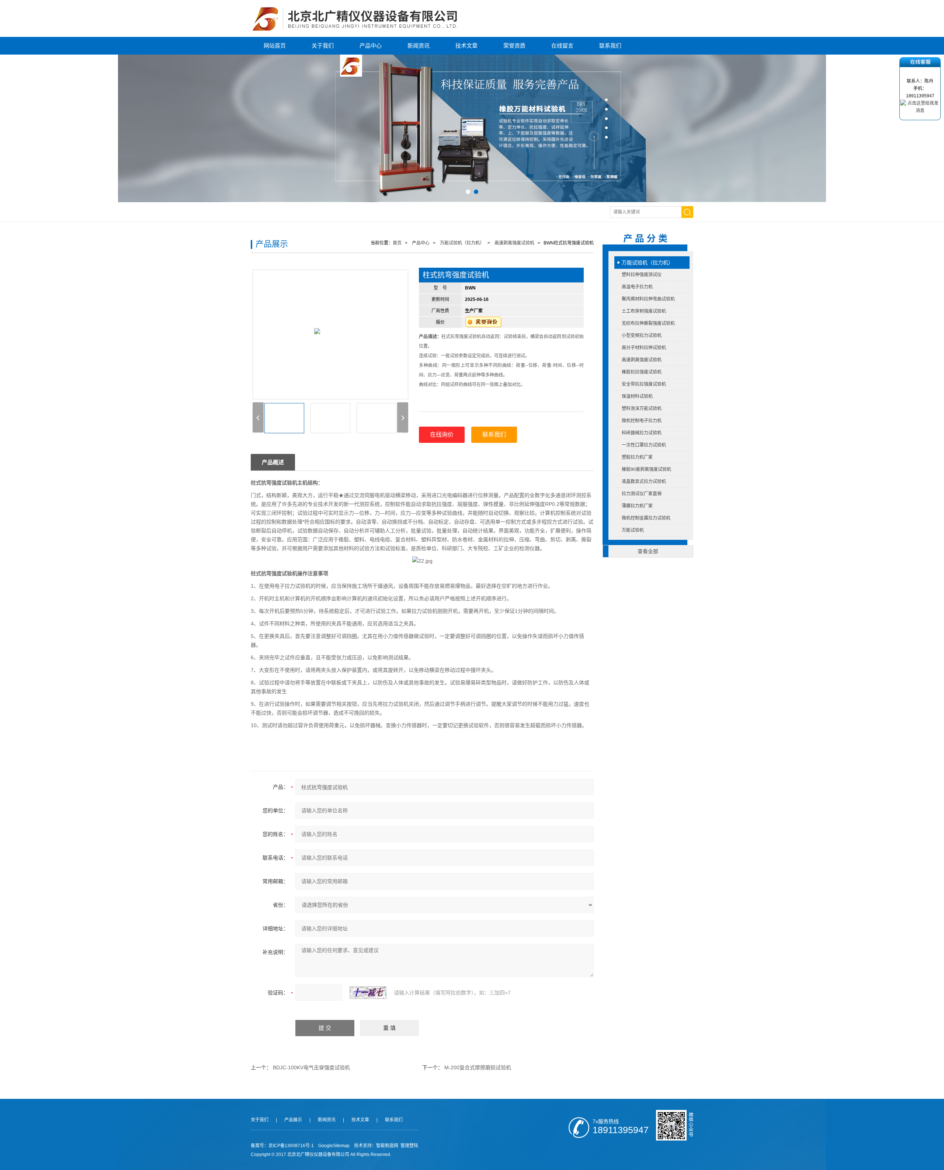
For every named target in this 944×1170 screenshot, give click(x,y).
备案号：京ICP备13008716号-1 (282, 1145)
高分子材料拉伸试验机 (644, 347)
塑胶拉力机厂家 (637, 457)
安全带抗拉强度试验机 (644, 384)
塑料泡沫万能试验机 (642, 408)
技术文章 (466, 45)
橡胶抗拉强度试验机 (642, 372)
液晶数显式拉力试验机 (644, 481)
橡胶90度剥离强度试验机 (646, 469)
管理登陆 (409, 1145)
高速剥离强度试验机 (642, 359)
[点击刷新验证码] (368, 992)
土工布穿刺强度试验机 (644, 311)
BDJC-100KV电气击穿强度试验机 (311, 1067)
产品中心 (371, 45)
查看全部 (648, 551)
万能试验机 (633, 530)
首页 (397, 243)
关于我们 (323, 45)
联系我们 (610, 45)
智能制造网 (387, 1145)
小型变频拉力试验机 (642, 335)
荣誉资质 (514, 45)
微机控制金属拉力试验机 (646, 518)
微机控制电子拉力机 (642, 420)
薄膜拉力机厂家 (637, 505)
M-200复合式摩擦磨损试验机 (477, 1067)
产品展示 (293, 1119)
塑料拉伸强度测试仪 (642, 274)
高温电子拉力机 (637, 286)
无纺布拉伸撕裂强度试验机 (648, 323)
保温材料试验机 (637, 396)
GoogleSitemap (334, 1145)
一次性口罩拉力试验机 (644, 445)
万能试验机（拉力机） (647, 262)
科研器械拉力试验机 (642, 432)
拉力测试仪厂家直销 (642, 493)
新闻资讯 (418, 45)
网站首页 (275, 45)
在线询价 (442, 434)
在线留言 (562, 45)
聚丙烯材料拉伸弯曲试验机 (648, 299)
